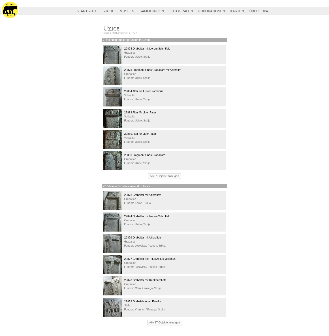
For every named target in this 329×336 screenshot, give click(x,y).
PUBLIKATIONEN (211, 11)
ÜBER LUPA (258, 11)
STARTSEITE (87, 11)
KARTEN (237, 11)
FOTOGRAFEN (181, 11)
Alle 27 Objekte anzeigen (164, 322)
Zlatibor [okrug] (120, 33)
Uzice (134, 33)
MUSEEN (127, 11)
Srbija (106, 33)
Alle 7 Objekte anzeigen (164, 176)
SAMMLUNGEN (152, 11)
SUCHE (108, 11)
